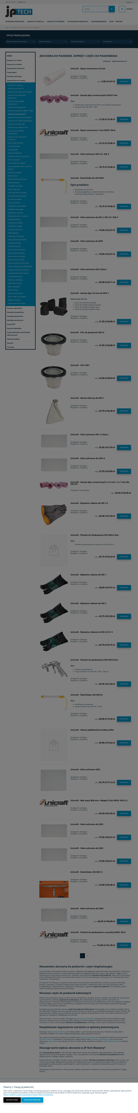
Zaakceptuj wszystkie (32, 1100)
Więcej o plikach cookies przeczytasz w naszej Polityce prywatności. (28, 1095)
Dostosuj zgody (12, 1100)
